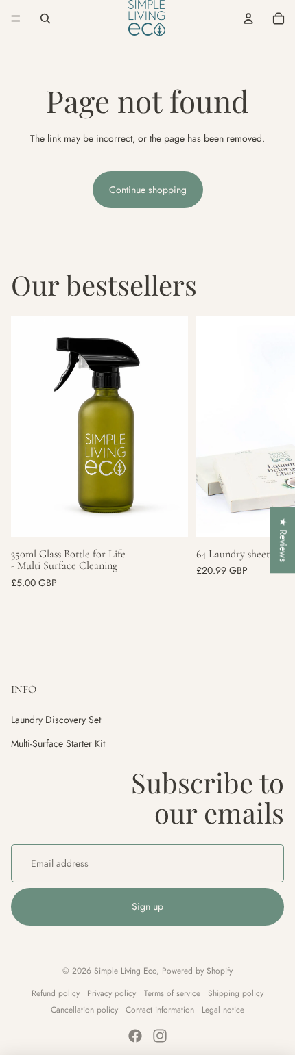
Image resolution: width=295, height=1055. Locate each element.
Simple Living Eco (125, 971)
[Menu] (16, 18)
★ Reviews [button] (283, 540)
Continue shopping (148, 189)
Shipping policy (235, 993)
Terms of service (172, 993)
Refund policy (56, 993)
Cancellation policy (84, 1010)
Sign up (147, 906)
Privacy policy (111, 993)
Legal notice (223, 1010)
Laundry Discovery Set (56, 719)
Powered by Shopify (197, 971)
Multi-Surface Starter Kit (58, 743)
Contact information (160, 1010)
